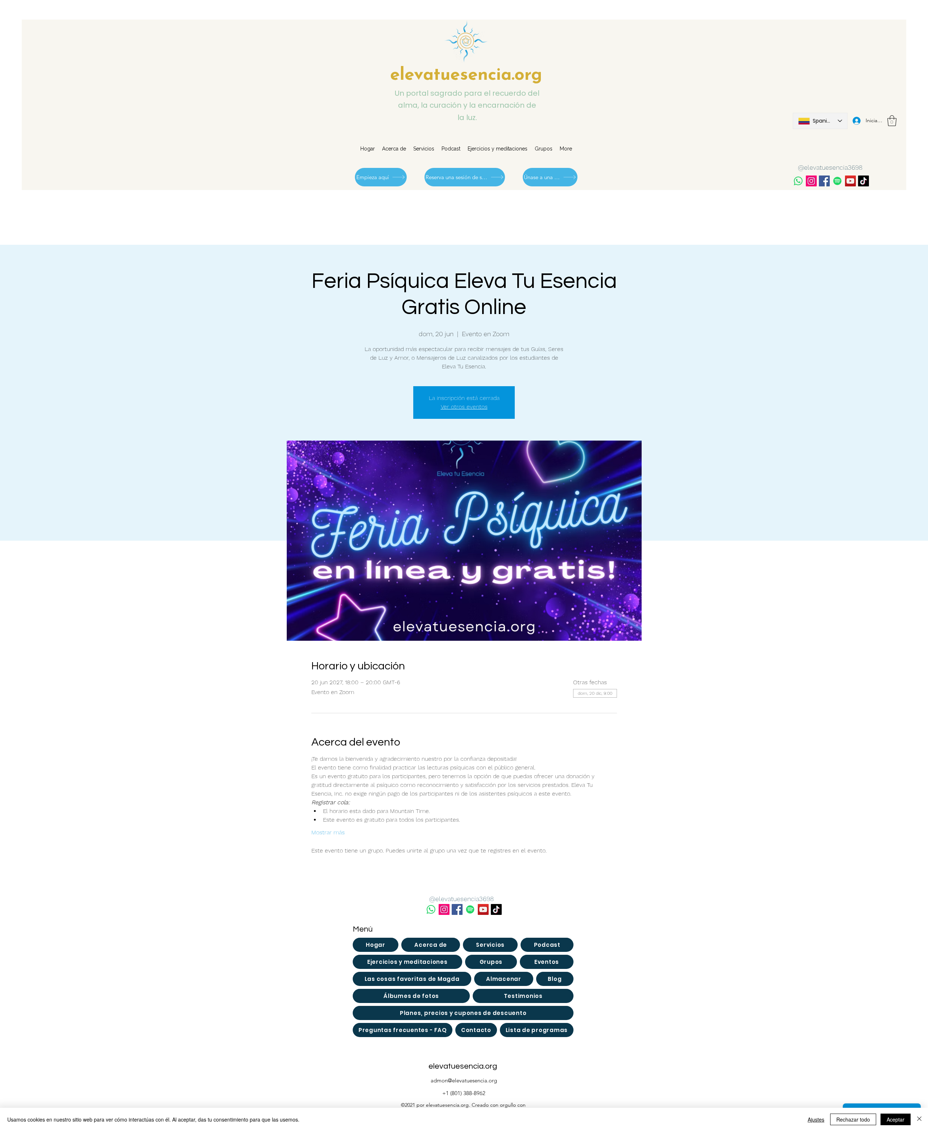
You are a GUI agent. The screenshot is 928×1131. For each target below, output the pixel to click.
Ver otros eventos (464, 406)
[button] (891, 120)
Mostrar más (328, 832)
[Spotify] (837, 181)
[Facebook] (824, 181)
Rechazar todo (853, 1119)
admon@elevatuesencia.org (464, 1080)
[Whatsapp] (798, 181)
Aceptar (895, 1119)
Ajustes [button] (816, 1119)
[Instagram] (811, 181)
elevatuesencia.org (466, 75)
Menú (363, 929)
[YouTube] (850, 181)
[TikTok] (863, 181)
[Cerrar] (919, 1119)
